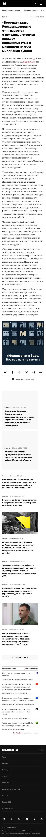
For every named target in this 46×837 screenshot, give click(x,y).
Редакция (5, 769)
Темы (4, 757)
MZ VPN (5, 795)
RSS (5, 776)
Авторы (5, 763)
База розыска (7, 808)
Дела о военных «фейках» (11, 10)
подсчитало (29, 62)
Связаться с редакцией (24, 379)
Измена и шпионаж (31, 10)
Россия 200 (6, 802)
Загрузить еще (20, 657)
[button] (41, 3)
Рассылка (5, 782)
